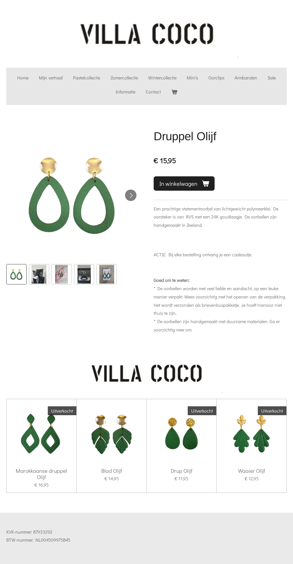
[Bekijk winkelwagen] (174, 91)
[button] (16, 274)
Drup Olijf (181, 471)
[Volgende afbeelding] (130, 195)
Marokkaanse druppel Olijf (41, 474)
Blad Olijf (111, 471)
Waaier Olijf (251, 471)
